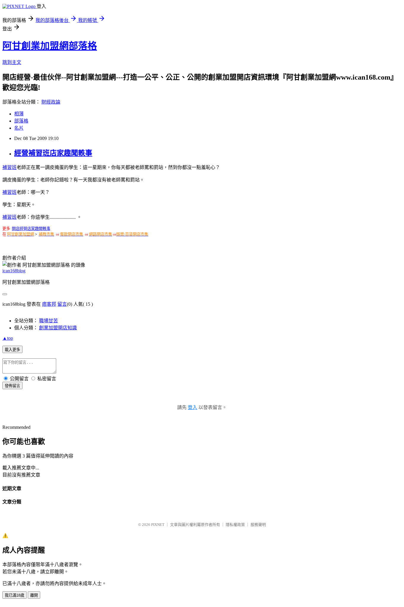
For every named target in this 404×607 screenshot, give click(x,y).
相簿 (19, 113)
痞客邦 (49, 304)
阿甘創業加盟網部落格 (49, 46)
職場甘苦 (48, 320)
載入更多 (12, 349)
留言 (62, 304)
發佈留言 (12, 386)
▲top (7, 338)
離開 (34, 595)
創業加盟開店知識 (58, 327)
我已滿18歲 (14, 595)
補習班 (9, 167)
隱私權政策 (235, 524)
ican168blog (13, 270)
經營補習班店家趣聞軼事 (53, 153)
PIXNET (157, 524)
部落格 (21, 120)
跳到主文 (11, 62)
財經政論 (50, 101)
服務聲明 (258, 524)
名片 (19, 128)
